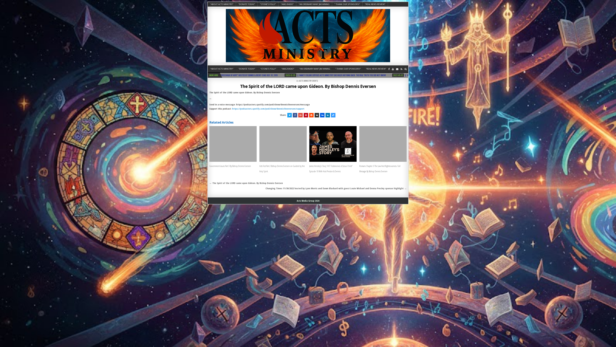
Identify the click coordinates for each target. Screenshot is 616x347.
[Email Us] (397, 69)
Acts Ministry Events (308, 80)
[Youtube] (393, 69)
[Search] (406, 69)
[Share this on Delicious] (333, 115)
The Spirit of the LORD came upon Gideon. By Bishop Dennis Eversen (308, 86)
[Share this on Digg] (322, 115)
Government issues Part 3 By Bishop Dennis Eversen (230, 166)
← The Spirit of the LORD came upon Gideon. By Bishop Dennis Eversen (246, 183)
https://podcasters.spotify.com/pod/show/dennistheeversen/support (268, 108)
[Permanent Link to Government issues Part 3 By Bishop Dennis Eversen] (233, 144)
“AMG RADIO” (287, 4)
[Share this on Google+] (300, 115)
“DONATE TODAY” (246, 4)
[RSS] (401, 69)
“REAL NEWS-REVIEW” (375, 4)
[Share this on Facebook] (295, 115)
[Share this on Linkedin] (327, 115)
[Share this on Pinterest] (306, 115)
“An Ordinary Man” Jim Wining (314, 4)
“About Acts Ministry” (221, 4)
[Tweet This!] (289, 115)
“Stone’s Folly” (268, 4)
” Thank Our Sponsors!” (347, 4)
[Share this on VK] (317, 115)
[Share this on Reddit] (311, 115)
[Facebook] (389, 69)
